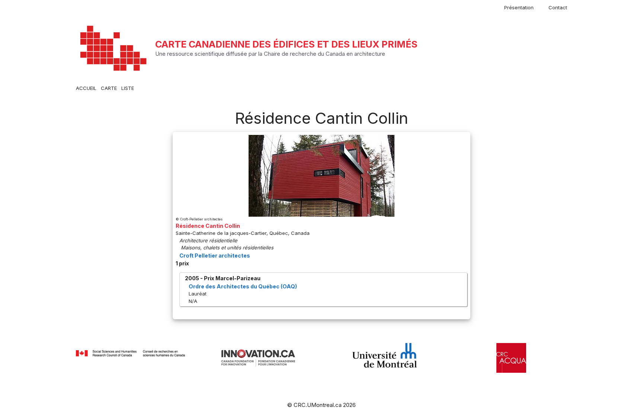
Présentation (519, 7)
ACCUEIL (86, 88)
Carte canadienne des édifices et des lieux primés (286, 44)
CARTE (109, 88)
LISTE (127, 88)
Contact (557, 7)
